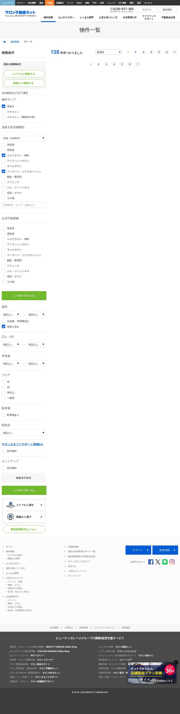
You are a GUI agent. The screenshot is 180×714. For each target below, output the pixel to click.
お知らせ (72, 566)
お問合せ (69, 627)
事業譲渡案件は (23, 529)
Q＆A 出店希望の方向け (20, 610)
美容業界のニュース (115, 659)
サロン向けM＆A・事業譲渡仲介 (35, 672)
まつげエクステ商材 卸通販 (40, 651)
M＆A (79, 2)
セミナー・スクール (27, 655)
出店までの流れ (15, 607)
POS (95, 2)
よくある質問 (12, 573)
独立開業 (32, 2)
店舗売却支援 (118, 672)
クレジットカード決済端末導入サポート (125, 655)
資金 (41, 2)
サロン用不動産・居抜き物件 (34, 668)
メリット (12, 600)
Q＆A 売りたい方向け (19, 591)
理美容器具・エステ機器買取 (125, 668)
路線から (23, 83)
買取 (132, 2)
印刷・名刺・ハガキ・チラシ (120, 677)
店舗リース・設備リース (34, 677)
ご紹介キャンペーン (77, 571)
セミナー (21, 2)
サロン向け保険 (115, 646)
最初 (128, 52)
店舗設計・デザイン (32, 681)
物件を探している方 (15, 568)
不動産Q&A (73, 546)
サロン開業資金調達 (30, 664)
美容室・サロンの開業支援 (32, 659)
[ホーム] (5, 41)
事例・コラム (14, 585)
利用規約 (126, 627)
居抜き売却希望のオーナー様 (81, 551)
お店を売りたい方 (14, 578)
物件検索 (15, 41)
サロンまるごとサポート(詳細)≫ (22, 444)
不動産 (50, 2)
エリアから (23, 73)
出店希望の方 (12, 596)
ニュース (111, 2)
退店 (139, 2)
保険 (87, 2)
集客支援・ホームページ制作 (120, 664)
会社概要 (54, 627)
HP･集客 (122, 2)
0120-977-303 (122, 9)
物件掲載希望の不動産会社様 (81, 556)
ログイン (138, 549)
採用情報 (83, 627)
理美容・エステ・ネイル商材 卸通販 (43, 646)
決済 (102, 2)
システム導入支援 (117, 651)
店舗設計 (60, 2)
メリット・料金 (15, 581)
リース (70, 2)
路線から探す (14, 558)
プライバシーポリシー (104, 627)
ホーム (9, 546)
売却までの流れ (15, 588)
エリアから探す (15, 555)
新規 (164, 549)
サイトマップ (74, 575)
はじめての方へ (13, 563)
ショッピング (7, 2)
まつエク (148, 2)
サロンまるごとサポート (79, 561)
